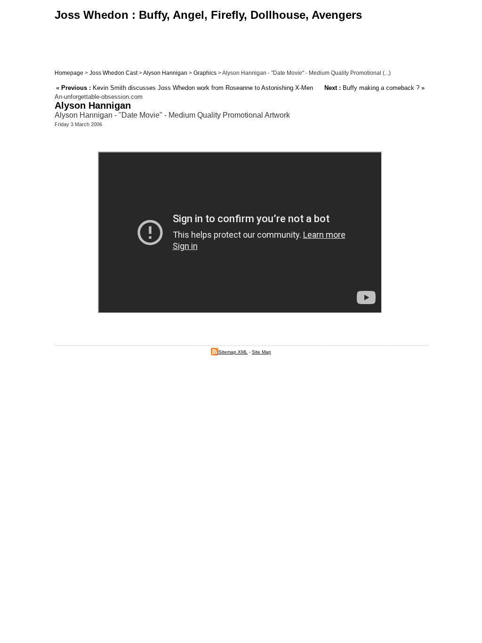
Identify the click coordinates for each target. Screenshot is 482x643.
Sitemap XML (233, 351)
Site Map (261, 351)
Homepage (69, 73)
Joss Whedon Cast (113, 73)
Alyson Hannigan (165, 73)
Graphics (205, 73)
